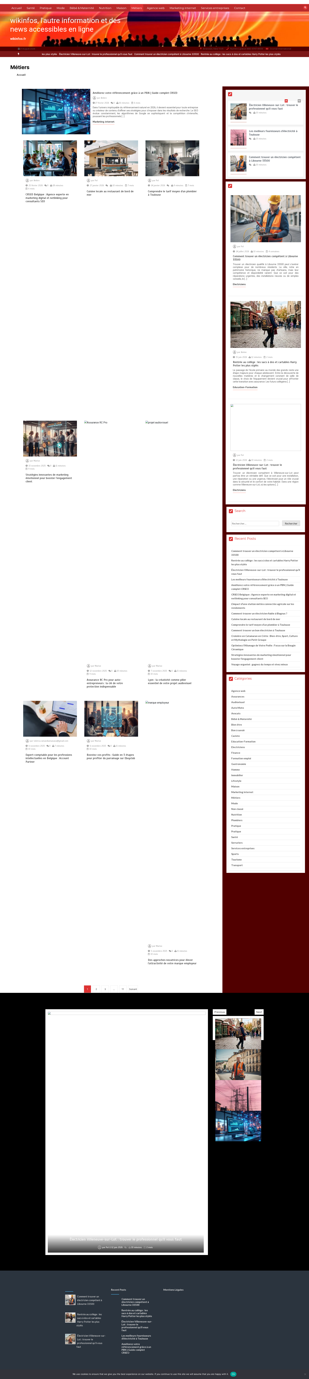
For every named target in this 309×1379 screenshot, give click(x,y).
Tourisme (236, 859)
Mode (61, 8)
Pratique (46, 8)
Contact (239, 8)
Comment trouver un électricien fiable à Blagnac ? (259, 613)
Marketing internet (183, 8)
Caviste (235, 735)
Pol (96, 180)
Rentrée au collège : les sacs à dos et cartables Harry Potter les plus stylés (181, 54)
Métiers (136, 8)
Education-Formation (245, 387)
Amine (244, 352)
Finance (235, 752)
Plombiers (236, 820)
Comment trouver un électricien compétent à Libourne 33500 (106, 54)
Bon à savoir (238, 730)
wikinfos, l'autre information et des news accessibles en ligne (65, 24)
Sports (235, 853)
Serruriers (237, 842)
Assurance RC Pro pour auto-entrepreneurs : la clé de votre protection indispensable (105, 683)
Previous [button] (219, 1012)
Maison (121, 8)
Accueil (16, 8)
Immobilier (237, 775)
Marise (37, 461)
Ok (233, 1374)
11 (123, 989)
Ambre (104, 98)
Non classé (237, 808)
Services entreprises (215, 8)
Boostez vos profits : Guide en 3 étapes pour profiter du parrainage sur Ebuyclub (111, 756)
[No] (305, 1374)
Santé (31, 8)
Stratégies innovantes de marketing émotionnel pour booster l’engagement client (49, 478)
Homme (235, 769)
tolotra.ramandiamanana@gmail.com (51, 741)
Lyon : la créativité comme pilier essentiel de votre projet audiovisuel (169, 681)
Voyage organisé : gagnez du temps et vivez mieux (259, 664)
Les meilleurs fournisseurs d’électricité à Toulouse (259, 579)
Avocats (235, 713)
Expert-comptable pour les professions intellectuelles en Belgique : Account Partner (49, 758)
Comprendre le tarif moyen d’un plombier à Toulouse (260, 624)
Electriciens (239, 284)
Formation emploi (241, 758)
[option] (106, 54)
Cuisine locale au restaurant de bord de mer (255, 619)
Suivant (133, 989)
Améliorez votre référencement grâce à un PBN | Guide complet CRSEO (135, 93)
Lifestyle (236, 780)
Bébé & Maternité (82, 8)
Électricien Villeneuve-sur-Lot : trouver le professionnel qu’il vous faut (259, 54)
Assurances (237, 696)
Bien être (236, 724)
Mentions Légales (173, 1289)
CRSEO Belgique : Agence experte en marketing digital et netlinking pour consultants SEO (47, 198)
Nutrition (105, 8)
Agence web (156, 8)
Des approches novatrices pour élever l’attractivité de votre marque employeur (172, 961)
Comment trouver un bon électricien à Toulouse (258, 630)
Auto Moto (237, 707)
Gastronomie (238, 764)
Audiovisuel (238, 702)
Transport (237, 865)
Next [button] (259, 1012)
